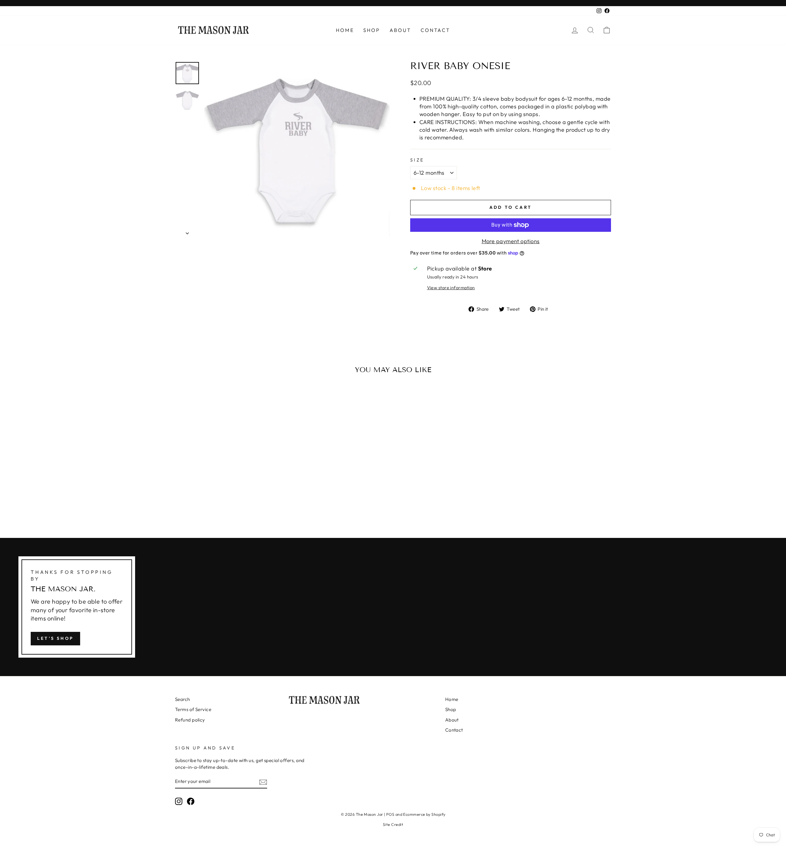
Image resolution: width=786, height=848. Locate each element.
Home (345, 30)
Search (182, 699)
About (400, 30)
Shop (371, 30)
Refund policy (190, 720)
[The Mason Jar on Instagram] (178, 801)
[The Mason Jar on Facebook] (190, 801)
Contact (435, 30)
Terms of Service (193, 709)
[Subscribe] (263, 781)
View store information (451, 287)
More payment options (511, 241)
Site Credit (393, 824)
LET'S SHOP (55, 638)
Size (417, 160)
